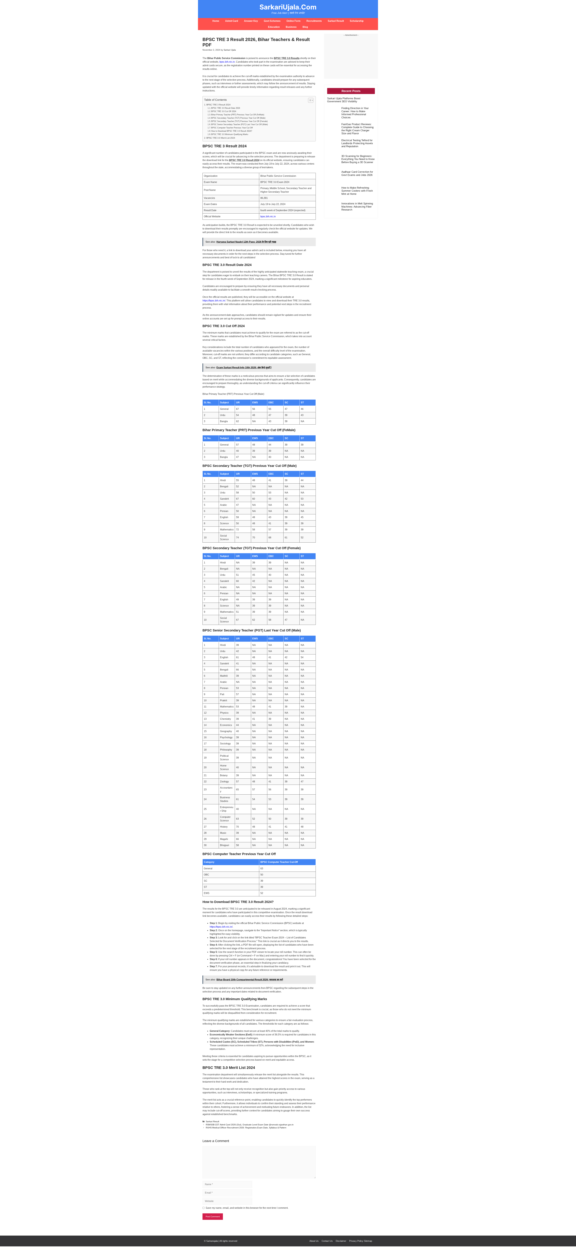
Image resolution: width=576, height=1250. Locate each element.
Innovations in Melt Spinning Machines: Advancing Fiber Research (357, 206)
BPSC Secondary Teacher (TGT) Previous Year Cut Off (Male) (238, 118)
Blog (305, 27)
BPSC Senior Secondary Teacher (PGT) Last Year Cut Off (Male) (239, 124)
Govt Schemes (272, 21)
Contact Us (327, 1241)
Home (215, 21)
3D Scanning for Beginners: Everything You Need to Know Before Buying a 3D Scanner (358, 159)
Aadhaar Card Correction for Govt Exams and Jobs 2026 (357, 173)
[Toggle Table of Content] (309, 100)
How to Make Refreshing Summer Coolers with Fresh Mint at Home (357, 190)
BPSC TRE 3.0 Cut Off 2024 (223, 111)
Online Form (293, 21)
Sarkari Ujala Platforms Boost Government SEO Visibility (343, 100)
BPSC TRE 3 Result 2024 (218, 104)
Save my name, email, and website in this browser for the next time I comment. (247, 1208)
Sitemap (368, 1241)
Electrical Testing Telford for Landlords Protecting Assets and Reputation (357, 143)
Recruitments (314, 21)
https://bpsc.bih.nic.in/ (213, 300)
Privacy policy (356, 1241)
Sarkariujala (212, 1241)
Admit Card (231, 21)
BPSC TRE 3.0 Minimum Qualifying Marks (229, 134)
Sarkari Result (336, 21)
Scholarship (357, 21)
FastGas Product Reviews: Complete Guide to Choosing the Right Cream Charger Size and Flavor (357, 129)
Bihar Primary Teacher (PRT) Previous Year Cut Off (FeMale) (237, 115)
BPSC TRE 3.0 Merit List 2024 (220, 138)
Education (274, 27)
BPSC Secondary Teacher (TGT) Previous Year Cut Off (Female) (239, 121)
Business (291, 27)
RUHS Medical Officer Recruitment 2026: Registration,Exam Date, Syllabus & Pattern (246, 1128)
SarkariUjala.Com (288, 7)
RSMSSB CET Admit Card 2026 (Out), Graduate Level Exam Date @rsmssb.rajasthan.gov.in (250, 1125)
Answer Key (251, 21)
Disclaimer (341, 1241)
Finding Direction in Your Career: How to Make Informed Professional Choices (355, 113)
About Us (314, 1241)
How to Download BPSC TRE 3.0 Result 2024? (231, 131)
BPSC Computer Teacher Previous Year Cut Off (232, 128)
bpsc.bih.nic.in (227, 62)
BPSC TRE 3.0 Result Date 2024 (225, 108)
